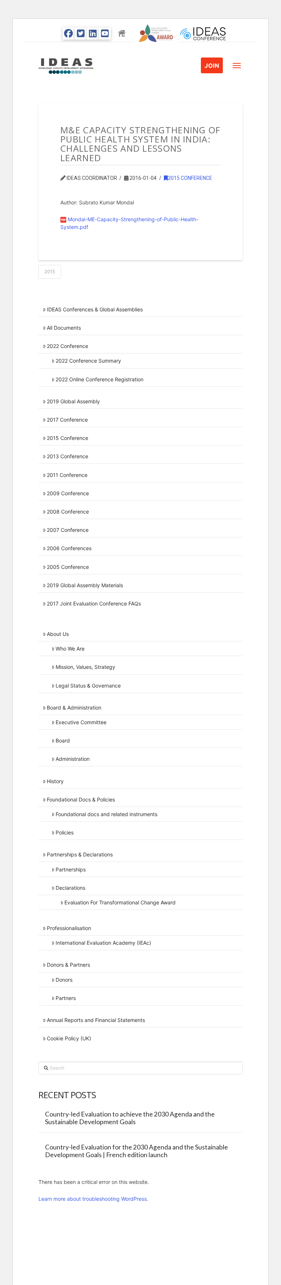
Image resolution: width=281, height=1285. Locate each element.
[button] (237, 66)
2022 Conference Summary (88, 361)
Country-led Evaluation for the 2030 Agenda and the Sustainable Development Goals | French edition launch (136, 1151)
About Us (58, 634)
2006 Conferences (69, 548)
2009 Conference (68, 493)
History (55, 781)
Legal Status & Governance (88, 685)
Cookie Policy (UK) (69, 1038)
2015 (49, 271)
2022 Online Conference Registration (99, 379)
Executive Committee (81, 722)
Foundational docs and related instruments (106, 814)
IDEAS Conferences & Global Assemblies (95, 309)
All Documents (64, 328)
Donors (64, 980)
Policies (65, 832)
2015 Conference (190, 178)
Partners (66, 998)
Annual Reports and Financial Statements (96, 1020)
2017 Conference (67, 419)
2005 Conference (68, 567)
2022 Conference (67, 346)
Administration (73, 759)
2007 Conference (68, 530)
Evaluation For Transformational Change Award (120, 902)
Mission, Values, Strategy (85, 667)
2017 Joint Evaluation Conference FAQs (94, 603)
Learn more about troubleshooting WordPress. (93, 1199)
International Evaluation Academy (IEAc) (103, 943)
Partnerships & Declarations (80, 854)
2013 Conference (67, 456)
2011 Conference (67, 475)
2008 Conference (68, 511)
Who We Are (70, 648)
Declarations (70, 888)
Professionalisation (69, 928)
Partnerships (71, 869)
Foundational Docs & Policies (81, 799)
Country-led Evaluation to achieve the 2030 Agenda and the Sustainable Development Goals (130, 1118)
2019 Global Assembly (73, 401)
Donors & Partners (68, 965)
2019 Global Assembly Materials (85, 585)
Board (63, 740)
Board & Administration (74, 707)
